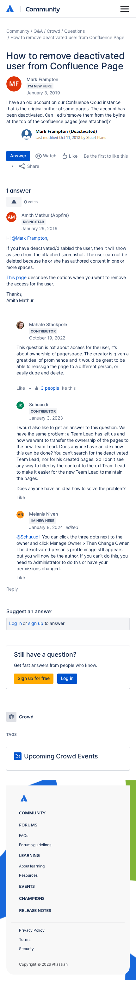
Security (26, 948)
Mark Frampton (42, 79)
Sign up (35, 623)
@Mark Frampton (29, 238)
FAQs (23, 835)
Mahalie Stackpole (48, 324)
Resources (28, 875)
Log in (15, 623)
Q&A (38, 31)
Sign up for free (34, 678)
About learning (32, 866)
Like (20, 388)
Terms (24, 939)
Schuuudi (38, 404)
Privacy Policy (32, 930)
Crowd (53, 31)
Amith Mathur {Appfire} (45, 215)
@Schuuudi (28, 536)
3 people (50, 388)
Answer (18, 155)
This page (16, 277)
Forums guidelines (35, 844)
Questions (74, 31)
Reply (12, 589)
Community (43, 8)
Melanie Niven (43, 514)
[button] (60, 134)
